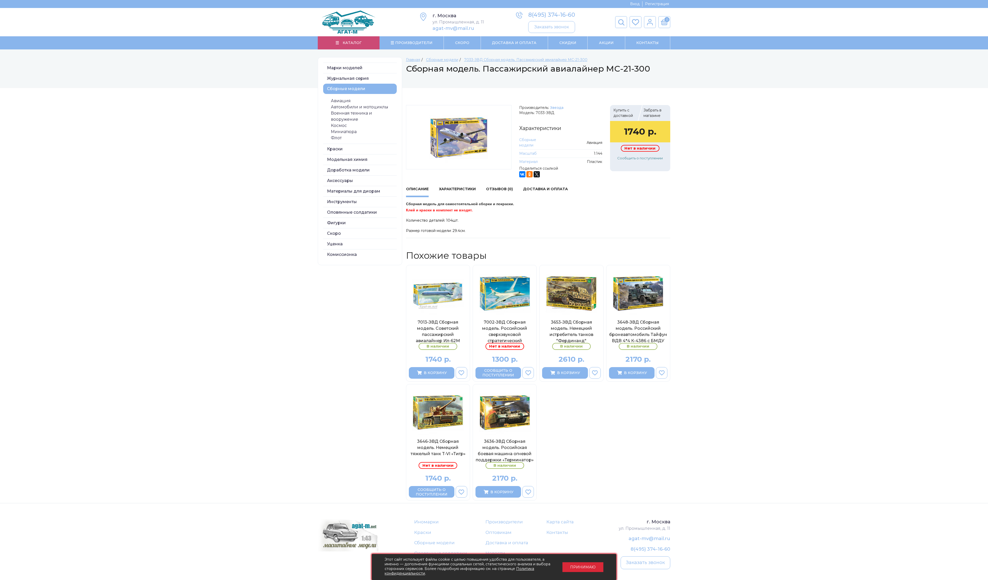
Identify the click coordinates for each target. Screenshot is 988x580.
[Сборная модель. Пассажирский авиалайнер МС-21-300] (459, 137)
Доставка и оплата (507, 542)
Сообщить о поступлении (640, 158)
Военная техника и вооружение (351, 116)
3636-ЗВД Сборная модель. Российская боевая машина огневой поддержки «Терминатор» (505, 450)
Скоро (462, 42)
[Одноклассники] (529, 174)
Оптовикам (498, 532)
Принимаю (583, 567)
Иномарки (426, 521)
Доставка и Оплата (514, 42)
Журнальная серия (348, 78)
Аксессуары (340, 180)
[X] (537, 174)
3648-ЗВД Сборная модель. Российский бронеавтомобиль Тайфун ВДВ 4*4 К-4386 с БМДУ (638, 331)
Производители (504, 521)
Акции (606, 42)
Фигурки (336, 222)
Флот (336, 137)
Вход (635, 4)
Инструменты (342, 201)
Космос (339, 125)
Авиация (341, 100)
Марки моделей (345, 67)
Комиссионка (342, 254)
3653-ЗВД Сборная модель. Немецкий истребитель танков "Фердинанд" (571, 331)
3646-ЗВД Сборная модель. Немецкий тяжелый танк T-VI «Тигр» (438, 447)
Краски (335, 148)
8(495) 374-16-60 (551, 14)
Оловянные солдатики (352, 212)
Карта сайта (560, 521)
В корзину (435, 372)
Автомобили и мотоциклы (359, 107)
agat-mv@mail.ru (453, 28)
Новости (495, 553)
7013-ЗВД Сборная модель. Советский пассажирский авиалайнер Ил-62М (438, 331)
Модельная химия (347, 159)
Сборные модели (346, 88)
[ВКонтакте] (522, 174)
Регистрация (657, 4)
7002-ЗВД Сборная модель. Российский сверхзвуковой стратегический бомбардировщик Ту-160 (505, 331)
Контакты (647, 42)
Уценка (335, 243)
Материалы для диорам (353, 191)
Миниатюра (344, 131)
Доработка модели (348, 170)
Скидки (567, 42)
